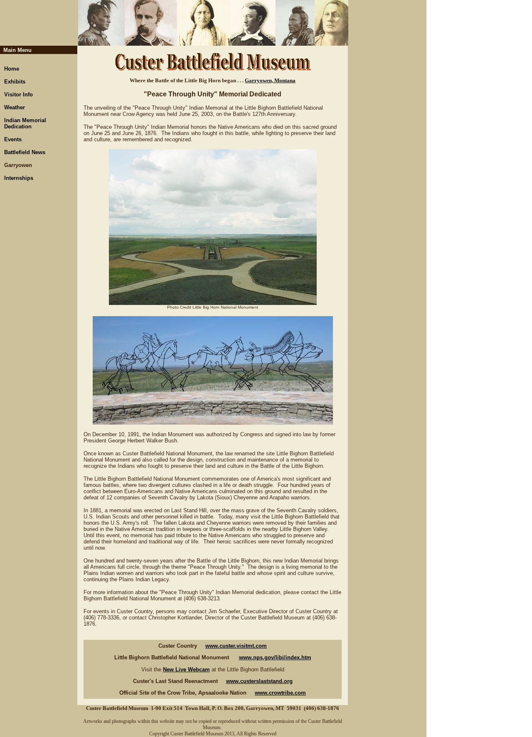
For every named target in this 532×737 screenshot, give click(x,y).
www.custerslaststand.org (259, 681)
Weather (14, 107)
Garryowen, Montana (270, 80)
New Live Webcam (186, 669)
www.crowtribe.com (280, 693)
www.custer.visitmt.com (236, 646)
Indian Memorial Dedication (25, 123)
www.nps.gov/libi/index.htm (275, 657)
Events (13, 139)
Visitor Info (18, 94)
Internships (18, 178)
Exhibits (14, 82)
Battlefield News (24, 152)
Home (11, 69)
